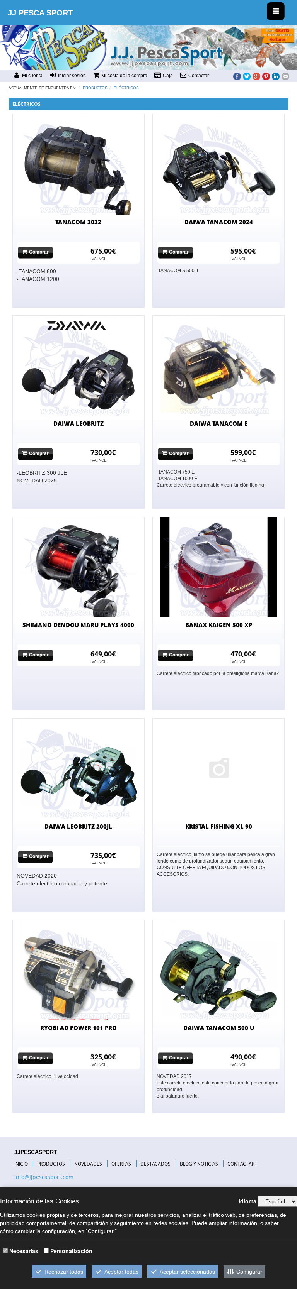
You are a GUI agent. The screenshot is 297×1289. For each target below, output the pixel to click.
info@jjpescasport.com (43, 1177)
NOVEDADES (88, 1163)
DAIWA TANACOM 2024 (218, 222)
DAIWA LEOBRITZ (78, 423)
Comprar (39, 252)
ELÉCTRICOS (126, 88)
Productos (95, 88)
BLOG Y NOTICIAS (199, 1163)
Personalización (71, 1251)
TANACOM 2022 (78, 222)
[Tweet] (247, 76)
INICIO (21, 1163)
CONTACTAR (240, 1163)
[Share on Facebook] (237, 76)
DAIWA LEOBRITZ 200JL (78, 826)
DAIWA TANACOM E (219, 423)
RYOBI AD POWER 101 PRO (78, 1028)
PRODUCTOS (51, 1163)
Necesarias (23, 1251)
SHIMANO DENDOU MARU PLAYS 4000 (78, 625)
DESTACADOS (155, 1163)
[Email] (285, 76)
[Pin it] (266, 76)
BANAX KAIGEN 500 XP (218, 625)
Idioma (247, 1201)
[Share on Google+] (256, 76)
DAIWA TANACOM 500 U (218, 1028)
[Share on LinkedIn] (276, 76)
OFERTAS (121, 1163)
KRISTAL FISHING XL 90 (218, 826)
